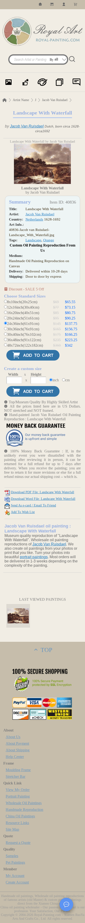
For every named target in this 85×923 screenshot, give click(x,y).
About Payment (17, 743)
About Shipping (18, 750)
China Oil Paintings (20, 816)
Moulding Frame (18, 770)
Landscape (33, 240)
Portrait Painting (18, 796)
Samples (12, 856)
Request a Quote (18, 843)
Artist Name (21, 100)
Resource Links (17, 823)
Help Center (15, 757)
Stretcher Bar (15, 776)
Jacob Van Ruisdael (55, 100)
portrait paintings (34, 557)
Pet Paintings (15, 862)
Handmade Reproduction (24, 810)
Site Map (12, 829)
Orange (48, 240)
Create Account (17, 882)
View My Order (18, 790)
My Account (15, 876)
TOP (45, 650)
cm (67, 380)
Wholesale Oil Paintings (24, 803)
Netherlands (34, 219)
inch (55, 380)
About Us (13, 737)
